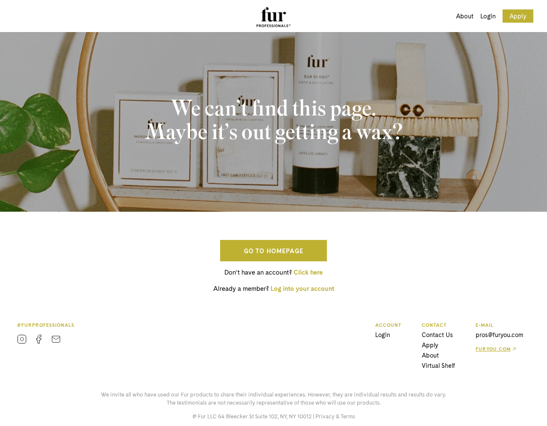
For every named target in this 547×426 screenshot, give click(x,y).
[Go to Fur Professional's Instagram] (21, 339)
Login (488, 16)
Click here (308, 272)
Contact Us (437, 334)
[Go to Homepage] (273, 17)
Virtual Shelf (438, 365)
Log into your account (302, 289)
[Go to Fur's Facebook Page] (39, 339)
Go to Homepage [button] (273, 251)
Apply (517, 16)
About (464, 16)
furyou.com (493, 349)
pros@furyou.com (499, 334)
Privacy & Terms (335, 416)
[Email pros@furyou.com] (56, 339)
